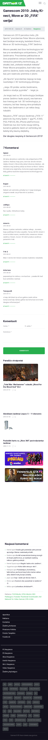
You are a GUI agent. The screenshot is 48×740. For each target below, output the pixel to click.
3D (5, 684)
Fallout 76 (27, 697)
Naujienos (37, 29)
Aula (5, 689)
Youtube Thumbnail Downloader (26, 597)
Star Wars (33, 724)
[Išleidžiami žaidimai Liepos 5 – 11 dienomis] (24, 401)
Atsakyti (6, 175)
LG (4, 711)
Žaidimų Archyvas (9, 626)
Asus (37, 684)
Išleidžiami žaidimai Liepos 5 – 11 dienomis (22, 414)
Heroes (36, 702)
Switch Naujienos (9, 661)
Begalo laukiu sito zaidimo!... (31, 563)
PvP (11, 720)
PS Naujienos (7, 653)
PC (30, 715)
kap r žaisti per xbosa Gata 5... (25, 578)
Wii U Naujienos (8, 664)
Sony (19, 724)
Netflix (26, 711)
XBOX (5, 729)
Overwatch (22, 715)
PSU (5, 720)
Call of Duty (34, 689)
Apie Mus (6, 615)
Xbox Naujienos (8, 657)
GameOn (12, 702)
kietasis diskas (16, 706)
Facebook (6, 637)
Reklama (6, 618)
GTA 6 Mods (26, 594)
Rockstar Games (34, 720)
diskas (29, 693)
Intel (5, 706)
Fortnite (37, 697)
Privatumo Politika (9, 629)
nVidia (6, 715)
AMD (10, 684)
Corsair (21, 693)
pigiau (36, 715)
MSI (10, 711)
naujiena (17, 711)
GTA (29, 702)
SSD (25, 724)
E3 (35, 693)
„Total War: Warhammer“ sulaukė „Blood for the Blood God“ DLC (22, 386)
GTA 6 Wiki (29, 599)
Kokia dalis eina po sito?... (28, 566)
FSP (5, 702)
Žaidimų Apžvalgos (10, 672)
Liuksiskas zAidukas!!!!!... (24, 586)
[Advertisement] (24, 516)
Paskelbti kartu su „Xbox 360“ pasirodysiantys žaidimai (23, 442)
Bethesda (13, 689)
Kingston (28, 706)
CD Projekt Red (9, 693)
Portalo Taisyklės (9, 633)
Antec (17, 684)
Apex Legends (27, 684)
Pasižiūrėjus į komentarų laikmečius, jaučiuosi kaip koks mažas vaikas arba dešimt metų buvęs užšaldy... (24, 572)
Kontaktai (6, 622)
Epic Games (8, 697)
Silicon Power (9, 724)
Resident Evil (20, 720)
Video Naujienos (9, 668)
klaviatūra (38, 706)
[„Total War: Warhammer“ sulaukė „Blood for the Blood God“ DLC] (24, 372)
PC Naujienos (7, 649)
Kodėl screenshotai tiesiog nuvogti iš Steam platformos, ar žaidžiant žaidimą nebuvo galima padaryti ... (24, 557)
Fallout (17, 697)
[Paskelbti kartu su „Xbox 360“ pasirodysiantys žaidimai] (24, 428)
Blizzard (23, 689)
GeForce (21, 702)
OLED (13, 715)
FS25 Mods (16, 594)
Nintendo (35, 711)
